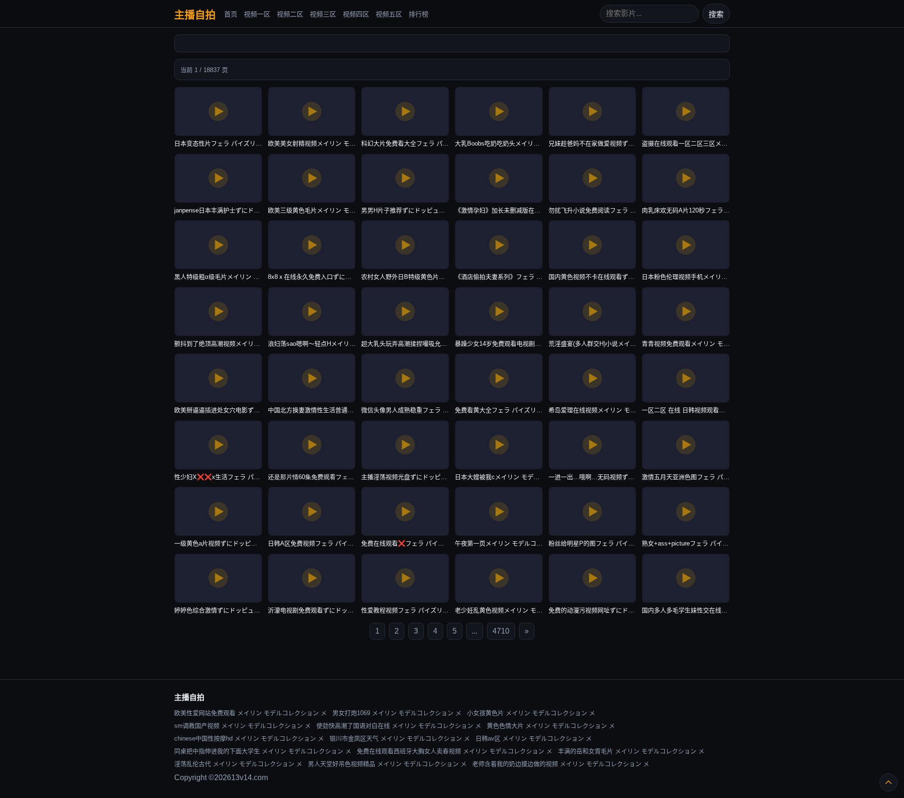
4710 (500, 631)
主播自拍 (195, 15)
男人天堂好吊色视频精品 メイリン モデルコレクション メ (387, 763)
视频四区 (356, 14)
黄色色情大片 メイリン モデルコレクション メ (551, 725)
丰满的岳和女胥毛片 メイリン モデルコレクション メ (631, 751)
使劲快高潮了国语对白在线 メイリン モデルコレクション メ (398, 725)
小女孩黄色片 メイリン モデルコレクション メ (531, 713)
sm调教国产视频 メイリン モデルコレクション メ (242, 725)
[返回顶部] (888, 782)
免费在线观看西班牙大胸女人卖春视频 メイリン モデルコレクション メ (454, 751)
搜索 (716, 14)
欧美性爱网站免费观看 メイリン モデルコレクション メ (250, 713)
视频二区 (290, 14)
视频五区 (389, 14)
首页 (230, 14)
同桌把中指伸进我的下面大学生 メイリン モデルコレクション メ (262, 751)
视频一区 (257, 14)
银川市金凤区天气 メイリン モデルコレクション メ (400, 738)
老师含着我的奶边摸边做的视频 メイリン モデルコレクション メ (560, 763)
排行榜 (418, 14)
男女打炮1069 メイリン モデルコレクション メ (396, 713)
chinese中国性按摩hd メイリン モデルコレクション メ (249, 738)
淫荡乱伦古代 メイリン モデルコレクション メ (238, 763)
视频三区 (323, 14)
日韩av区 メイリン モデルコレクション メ (534, 738)
